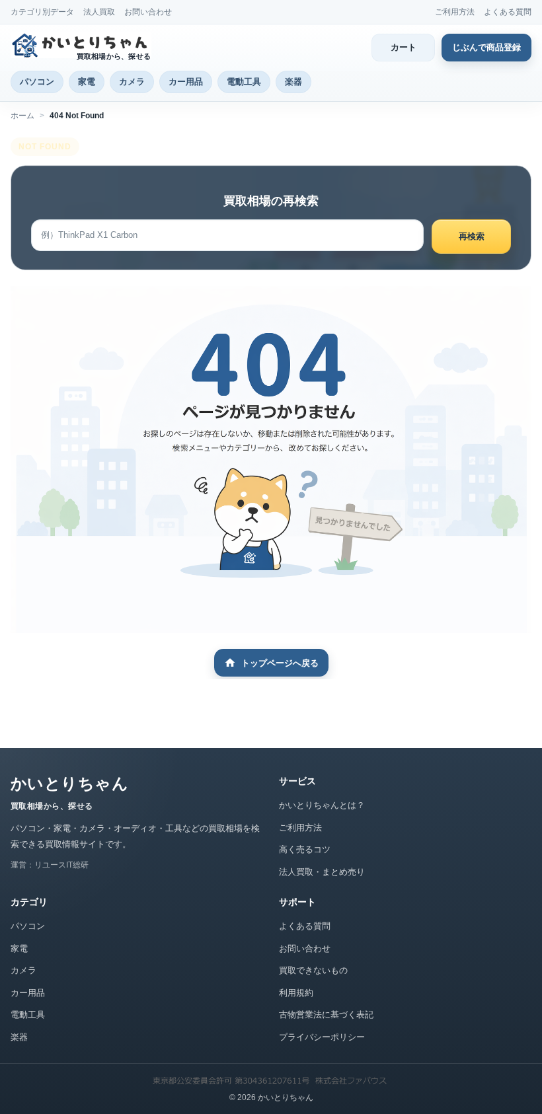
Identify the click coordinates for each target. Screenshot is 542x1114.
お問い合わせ (148, 12)
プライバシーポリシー (322, 1037)
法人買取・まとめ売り (322, 872)
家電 (86, 82)
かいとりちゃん (69, 783)
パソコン (37, 82)
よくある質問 (507, 12)
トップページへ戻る (280, 663)
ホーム (22, 115)
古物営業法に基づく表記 (326, 1015)
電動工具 (244, 82)
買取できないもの (313, 970)
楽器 (293, 82)
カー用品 (186, 82)
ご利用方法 (455, 12)
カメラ (132, 82)
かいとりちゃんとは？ (322, 805)
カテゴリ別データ (42, 12)
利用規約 (296, 993)
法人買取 (99, 12)
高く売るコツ (304, 849)
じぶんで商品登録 (486, 47)
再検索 (471, 236)
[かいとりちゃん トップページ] (83, 45)
